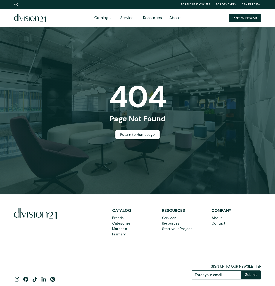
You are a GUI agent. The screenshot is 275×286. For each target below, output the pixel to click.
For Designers (226, 4)
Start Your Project (245, 18)
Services (127, 17)
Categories (121, 223)
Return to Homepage (137, 134)
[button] (103, 17)
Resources (152, 17)
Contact (218, 223)
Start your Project (177, 228)
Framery (119, 234)
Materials (119, 228)
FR (16, 4)
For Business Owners (195, 4)
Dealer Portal (251, 4)
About (175, 17)
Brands (118, 218)
